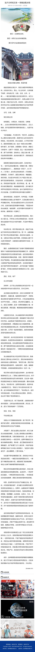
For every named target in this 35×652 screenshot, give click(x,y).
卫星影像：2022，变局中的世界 (14, 617)
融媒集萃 (6, 577)
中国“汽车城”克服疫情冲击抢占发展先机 (16, 597)
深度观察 (6, 572)
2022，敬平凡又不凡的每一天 (13, 637)
